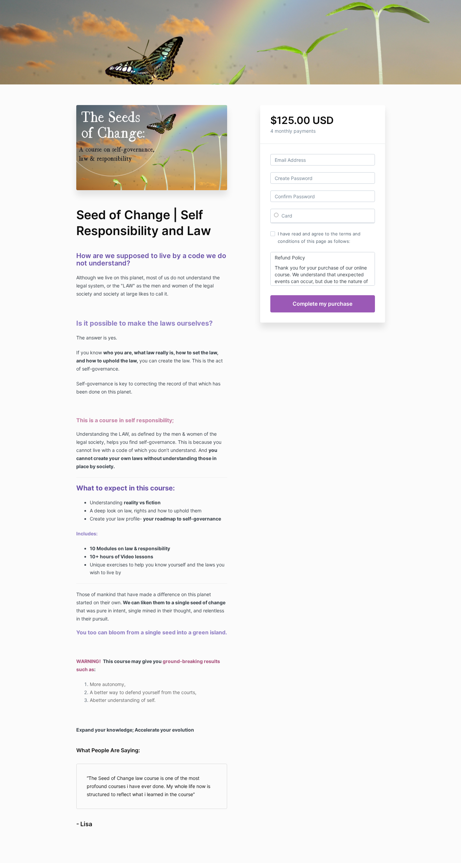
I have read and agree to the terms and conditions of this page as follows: (319, 237)
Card (286, 216)
